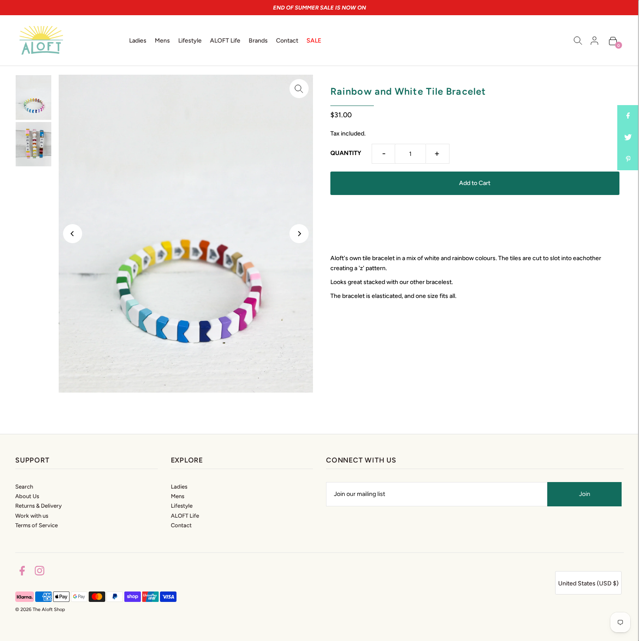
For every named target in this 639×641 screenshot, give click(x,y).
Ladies (179, 486)
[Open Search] (578, 40)
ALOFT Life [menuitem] (225, 40)
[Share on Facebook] (628, 116)
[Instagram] (39, 572)
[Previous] (72, 233)
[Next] (299, 233)
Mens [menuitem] (162, 40)
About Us (27, 496)
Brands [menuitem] (258, 40)
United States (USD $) (588, 583)
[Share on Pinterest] (628, 159)
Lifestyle (182, 505)
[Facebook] (22, 572)
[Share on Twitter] (628, 138)
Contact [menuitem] (287, 40)
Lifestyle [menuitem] (190, 40)
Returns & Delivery (38, 505)
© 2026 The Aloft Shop (40, 609)
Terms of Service (36, 525)
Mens (177, 496)
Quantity (345, 153)
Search (24, 486)
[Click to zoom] (299, 88)
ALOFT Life (185, 515)
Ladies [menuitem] (137, 40)
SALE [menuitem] (313, 40)
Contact (181, 525)
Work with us (31, 515)
